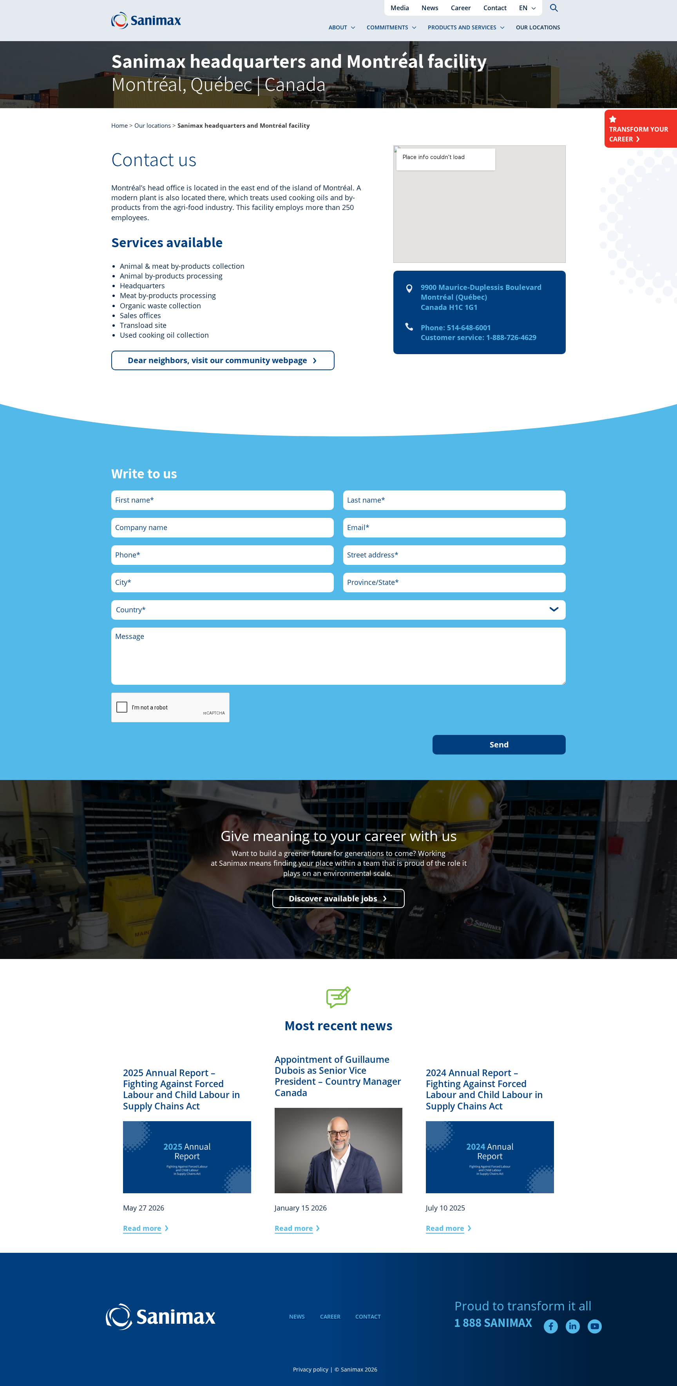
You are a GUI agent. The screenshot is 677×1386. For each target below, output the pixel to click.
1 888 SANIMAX (493, 1322)
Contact (368, 1316)
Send (499, 744)
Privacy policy (310, 1369)
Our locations (152, 125)
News (297, 1316)
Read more (142, 1228)
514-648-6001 (469, 327)
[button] (532, 8)
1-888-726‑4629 (511, 337)
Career (331, 1316)
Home (119, 125)
